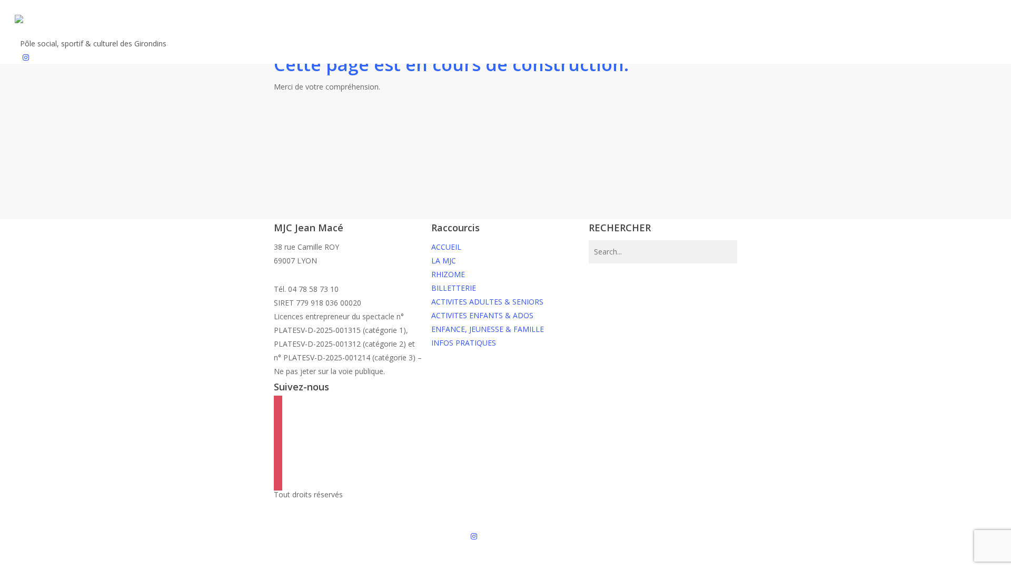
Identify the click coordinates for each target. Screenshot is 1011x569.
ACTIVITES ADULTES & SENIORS (487, 302)
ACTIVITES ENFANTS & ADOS (482, 315)
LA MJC (443, 261)
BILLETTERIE (453, 288)
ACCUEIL (446, 247)
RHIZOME (448, 274)
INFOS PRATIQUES (463, 343)
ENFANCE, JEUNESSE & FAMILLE (487, 329)
